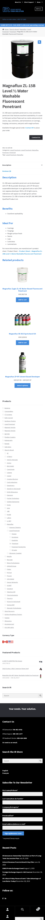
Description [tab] (6, 165)
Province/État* (8, 816)
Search (22, 909)
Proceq (9, 576)
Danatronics (10, 485)
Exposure (10, 495)
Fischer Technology (13, 498)
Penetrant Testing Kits (19, 547)
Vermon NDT (11, 605)
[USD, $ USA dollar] (10, 643)
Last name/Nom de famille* (12, 799)
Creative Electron (12, 479)
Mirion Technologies (13, 563)
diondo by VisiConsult (13, 489)
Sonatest (10, 589)
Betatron (7, 408)
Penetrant (13, 32)
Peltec (9, 569)
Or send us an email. (9, 742)
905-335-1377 (17, 734)
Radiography (9, 440)
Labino (9, 518)
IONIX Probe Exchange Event (13, 868)
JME (8, 511)
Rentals (7, 444)
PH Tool (9, 573)
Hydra (9, 505)
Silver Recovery (10, 611)
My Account (7, 916)
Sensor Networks (12, 582)
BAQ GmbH (10, 466)
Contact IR (29, 128)
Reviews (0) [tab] (6, 171)
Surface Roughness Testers (13, 614)
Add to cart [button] (22, 300)
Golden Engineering (13, 502)
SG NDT (9, 585)
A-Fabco (9, 456)
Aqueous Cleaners (15, 527)
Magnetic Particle (10, 427)
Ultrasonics (8, 621)
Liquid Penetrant (15, 150)
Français (5, 773)
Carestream (10, 469)
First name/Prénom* (10, 790)
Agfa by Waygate (12, 460)
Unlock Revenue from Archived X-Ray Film (18, 862)
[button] (39, 42)
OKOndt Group (11, 566)
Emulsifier (15, 540)
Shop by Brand (14, 29)
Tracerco (10, 598)
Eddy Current (9, 418)
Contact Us (36, 137)
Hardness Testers (10, 421)
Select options (22, 385)
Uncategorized (9, 624)
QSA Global (10, 579)
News (38, 2)
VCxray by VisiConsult (13, 602)
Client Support (29, 2)
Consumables (9, 411)
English (5, 771)
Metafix (9, 556)
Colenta (9, 473)
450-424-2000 (22, 738)
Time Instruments (12, 595)
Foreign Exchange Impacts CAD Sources (17, 872)
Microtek (10, 560)
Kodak (9, 515)
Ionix (8, 508)
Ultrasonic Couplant (15, 553)
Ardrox (9, 463)
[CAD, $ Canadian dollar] (5, 643)
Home (6, 29)
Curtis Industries (12, 482)
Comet (9, 476)
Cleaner (14, 534)
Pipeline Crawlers (10, 437)
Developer (15, 537)
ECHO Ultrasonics (12, 492)
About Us (18, 2)
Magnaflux (23, 29)
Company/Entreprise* (10, 807)
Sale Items (8, 447)
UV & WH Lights (9, 627)
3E (7, 453)
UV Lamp (14, 550)
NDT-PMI (7, 434)
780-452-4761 (17, 730)
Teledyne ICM (11, 592)
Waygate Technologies (14, 608)
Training (7, 618)
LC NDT (9, 521)
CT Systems (8, 415)
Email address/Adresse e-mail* (14, 824)
